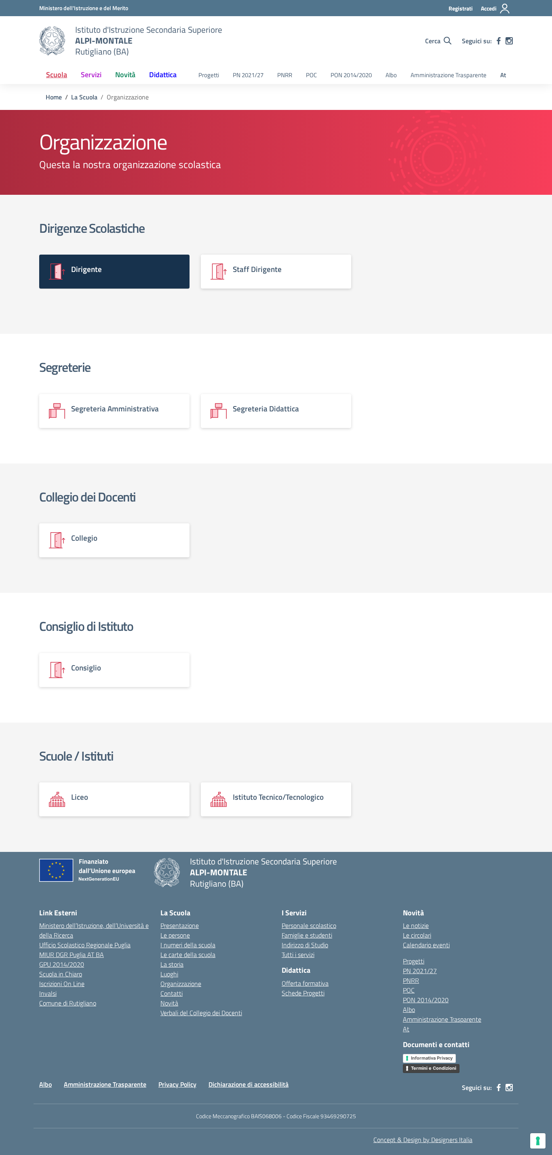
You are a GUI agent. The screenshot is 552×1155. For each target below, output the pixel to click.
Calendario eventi (426, 945)
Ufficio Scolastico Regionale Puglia (85, 945)
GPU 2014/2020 (61, 964)
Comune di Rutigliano (67, 1003)
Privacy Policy (177, 1084)
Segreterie (65, 367)
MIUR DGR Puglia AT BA (71, 954)
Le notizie (416, 925)
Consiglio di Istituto (86, 626)
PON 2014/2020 (351, 75)
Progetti (208, 75)
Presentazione (179, 925)
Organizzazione (180, 983)
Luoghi (169, 974)
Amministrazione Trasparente (449, 75)
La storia (171, 964)
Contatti (171, 993)
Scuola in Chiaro (60, 974)
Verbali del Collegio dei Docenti (201, 1013)
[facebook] (498, 40)
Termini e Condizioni (433, 1068)
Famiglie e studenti (307, 935)
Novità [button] (125, 74)
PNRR (284, 75)
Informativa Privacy (432, 1058)
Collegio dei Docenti (87, 496)
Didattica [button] (163, 74)
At (503, 75)
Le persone (175, 935)
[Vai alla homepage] (52, 40)
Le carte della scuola (187, 954)
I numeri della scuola (187, 945)
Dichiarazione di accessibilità (249, 1084)
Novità (169, 1003)
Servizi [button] (91, 74)
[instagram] (509, 40)
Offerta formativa (305, 983)
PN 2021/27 (248, 75)
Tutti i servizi (298, 954)
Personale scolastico (309, 925)
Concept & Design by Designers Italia (422, 1139)
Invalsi (48, 993)
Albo (391, 75)
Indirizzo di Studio (305, 945)
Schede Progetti (303, 993)
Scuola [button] (56, 74)
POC (311, 75)
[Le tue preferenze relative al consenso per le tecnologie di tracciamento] (538, 1141)
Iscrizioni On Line (61, 983)
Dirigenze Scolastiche (92, 228)
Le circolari (417, 935)
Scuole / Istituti (76, 755)
